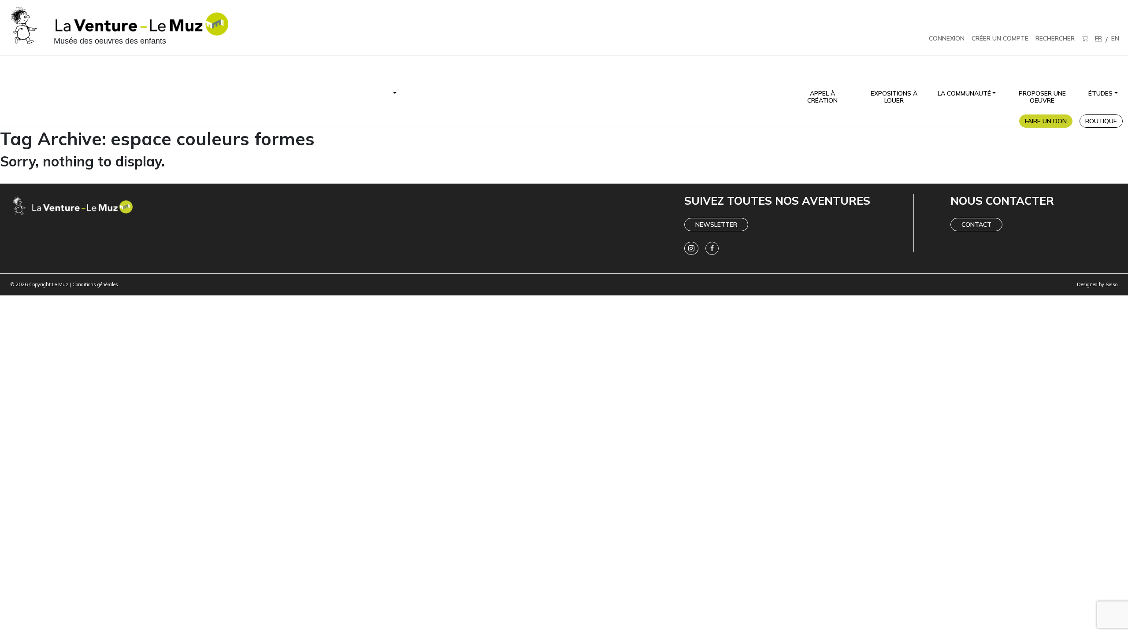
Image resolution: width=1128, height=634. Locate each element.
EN (1115, 38)
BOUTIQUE (1101, 121)
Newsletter (716, 225)
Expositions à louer (894, 96)
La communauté (964, 93)
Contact (976, 225)
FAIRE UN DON (1046, 121)
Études (1100, 93)
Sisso (1111, 284)
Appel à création (822, 96)
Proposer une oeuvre (1042, 96)
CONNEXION (947, 38)
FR (1098, 38)
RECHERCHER (1055, 38)
